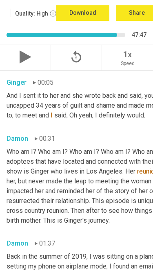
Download (82, 12)
